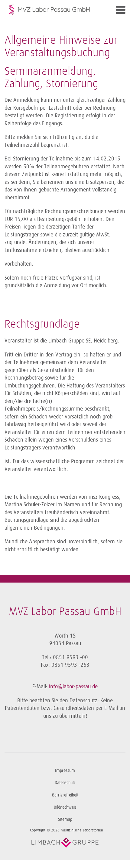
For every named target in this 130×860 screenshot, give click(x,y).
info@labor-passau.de (73, 686)
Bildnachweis (65, 807)
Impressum (65, 770)
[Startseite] (50, 9)
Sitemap (65, 819)
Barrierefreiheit (65, 795)
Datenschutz (65, 782)
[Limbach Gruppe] (65, 843)
